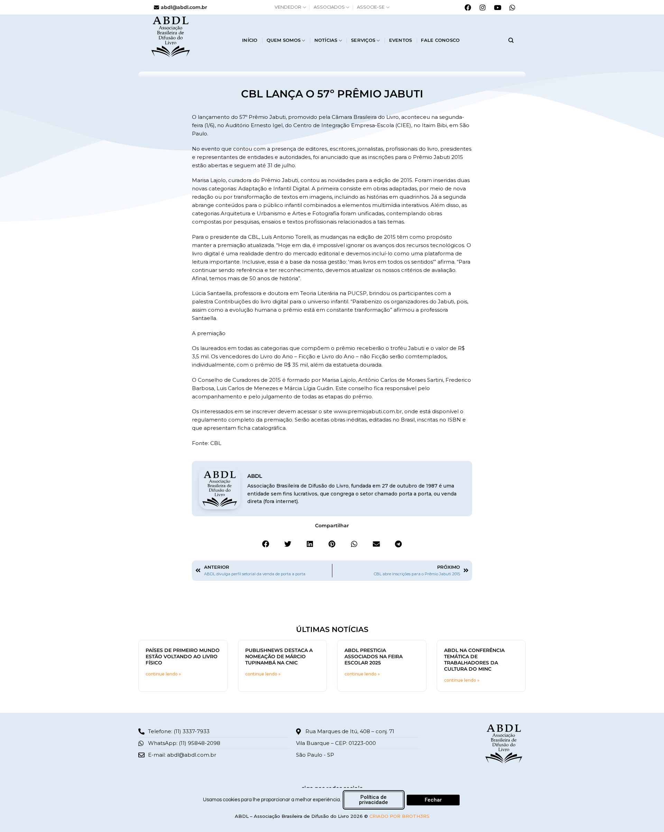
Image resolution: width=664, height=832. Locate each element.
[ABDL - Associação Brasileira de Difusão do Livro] (191, 36)
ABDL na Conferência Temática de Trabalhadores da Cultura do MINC (474, 659)
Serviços (363, 40)
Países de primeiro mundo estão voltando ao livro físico (183, 656)
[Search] (511, 40)
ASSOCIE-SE (371, 7)
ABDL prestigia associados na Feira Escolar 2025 (373, 656)
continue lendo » (163, 674)
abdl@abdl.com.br (184, 7)
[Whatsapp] (512, 7)
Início (250, 40)
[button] (265, 544)
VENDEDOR (288, 7)
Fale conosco (440, 40)
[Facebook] (467, 7)
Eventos (400, 40)
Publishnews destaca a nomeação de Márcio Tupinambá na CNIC (279, 656)
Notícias (326, 40)
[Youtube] (497, 7)
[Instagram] (482, 7)
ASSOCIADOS (329, 7)
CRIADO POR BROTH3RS (399, 816)
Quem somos (284, 40)
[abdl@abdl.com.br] (156, 7)
